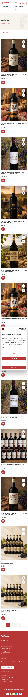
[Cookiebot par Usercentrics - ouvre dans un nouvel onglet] (19, 329)
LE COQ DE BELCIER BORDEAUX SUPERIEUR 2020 (14, 319)
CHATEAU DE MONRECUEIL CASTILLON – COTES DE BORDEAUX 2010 (13, 465)
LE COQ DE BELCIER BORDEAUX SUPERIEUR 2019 (14, 124)
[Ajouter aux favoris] (23, 42)
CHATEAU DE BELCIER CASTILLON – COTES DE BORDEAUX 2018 (14, 270)
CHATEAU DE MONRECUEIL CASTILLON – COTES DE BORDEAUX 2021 (13, 173)
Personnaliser (13, 363)
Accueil (3, 23)
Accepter (14, 358)
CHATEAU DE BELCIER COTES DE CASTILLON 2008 (11, 611)
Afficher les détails (18, 354)
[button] (3, 82)
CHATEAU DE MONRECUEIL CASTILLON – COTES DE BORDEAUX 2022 (13, 416)
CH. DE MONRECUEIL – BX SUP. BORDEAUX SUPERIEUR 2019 (13, 222)
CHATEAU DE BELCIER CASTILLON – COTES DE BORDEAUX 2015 (14, 514)
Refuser (14, 367)
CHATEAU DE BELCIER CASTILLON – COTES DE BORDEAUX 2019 (14, 75)
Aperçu (23, 46)
